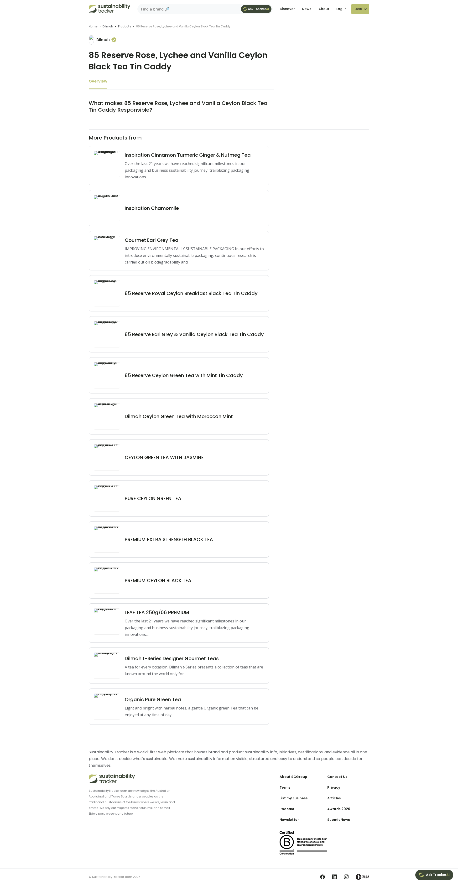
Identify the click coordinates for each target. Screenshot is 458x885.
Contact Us (337, 776)
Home (93, 26)
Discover (287, 8)
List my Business (294, 798)
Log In (341, 8)
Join (358, 9)
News (306, 8)
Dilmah (108, 26)
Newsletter (289, 819)
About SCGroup (293, 776)
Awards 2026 (338, 809)
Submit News (338, 819)
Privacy (333, 787)
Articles (334, 798)
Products (124, 26)
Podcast (287, 809)
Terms (285, 787)
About (323, 8)
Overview (98, 81)
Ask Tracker (258, 9)
